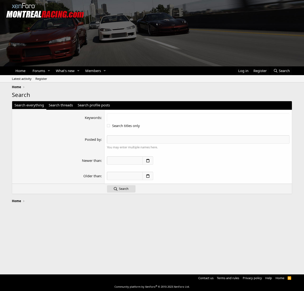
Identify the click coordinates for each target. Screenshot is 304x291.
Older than (92, 175)
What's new (65, 70)
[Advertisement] (152, 236)
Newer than (91, 160)
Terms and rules (228, 278)
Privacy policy (252, 278)
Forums (39, 70)
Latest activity (22, 79)
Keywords (93, 117)
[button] (49, 70)
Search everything (29, 105)
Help (268, 278)
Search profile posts (94, 105)
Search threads (61, 105)
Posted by (93, 139)
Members (93, 70)
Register (41, 79)
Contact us (206, 278)
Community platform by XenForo (152, 286)
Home (20, 70)
